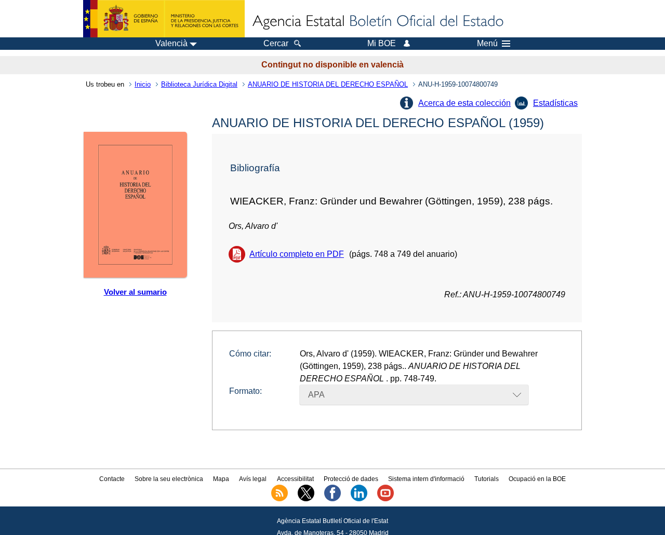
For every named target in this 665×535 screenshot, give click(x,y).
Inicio (143, 84)
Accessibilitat (295, 479)
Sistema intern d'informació (426, 479)
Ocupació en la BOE (537, 479)
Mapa (221, 479)
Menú (487, 43)
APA (316, 394)
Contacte (112, 479)
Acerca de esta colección (464, 103)
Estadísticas (555, 103)
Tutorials (486, 479)
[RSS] (279, 499)
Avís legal (253, 479)
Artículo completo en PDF (296, 254)
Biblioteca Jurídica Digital (199, 84)
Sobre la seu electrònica (169, 479)
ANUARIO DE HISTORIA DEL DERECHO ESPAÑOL (328, 84)
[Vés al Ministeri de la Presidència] (164, 18)
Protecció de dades (351, 479)
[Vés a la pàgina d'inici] (377, 21)
